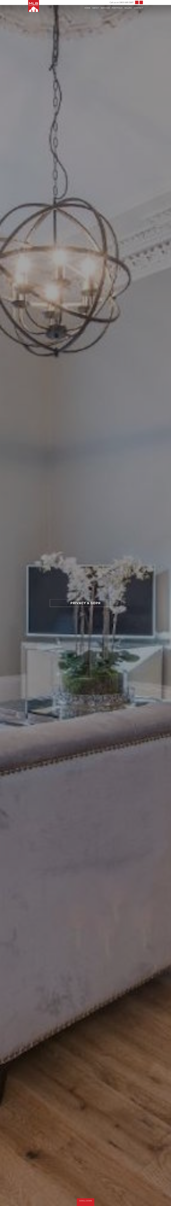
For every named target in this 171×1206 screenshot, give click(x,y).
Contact (138, 8)
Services (105, 8)
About (95, 8)
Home (87, 8)
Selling (128, 8)
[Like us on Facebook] (137, 2)
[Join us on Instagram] (141, 2)
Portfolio (117, 8)
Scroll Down (85, 1201)
